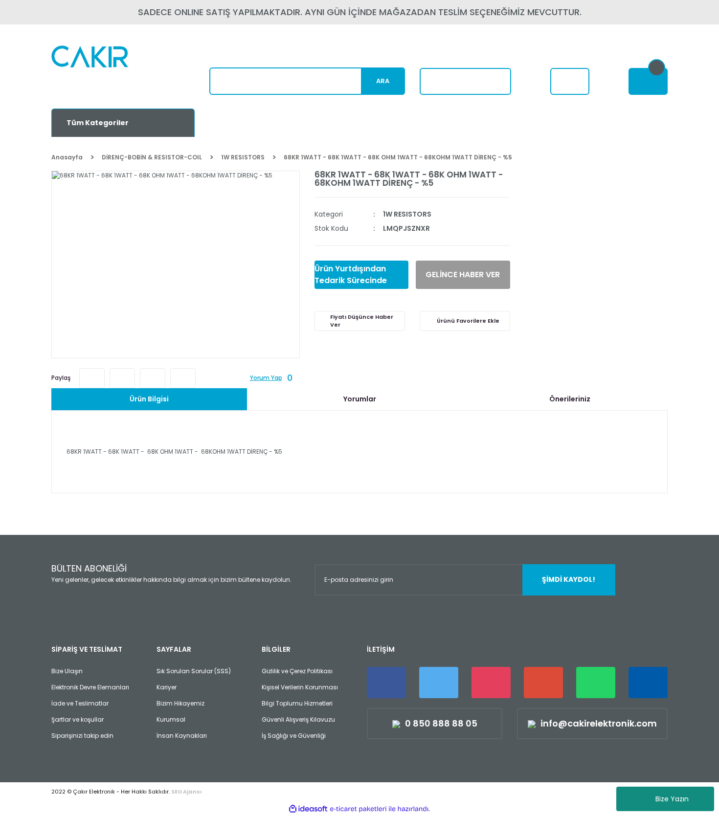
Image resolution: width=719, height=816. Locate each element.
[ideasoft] (308, 809)
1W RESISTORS (407, 214)
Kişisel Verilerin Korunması (300, 687)
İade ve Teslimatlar (80, 703)
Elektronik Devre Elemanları (90, 687)
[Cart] (648, 81)
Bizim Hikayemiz (180, 703)
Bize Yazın (672, 799)
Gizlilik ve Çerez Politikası (297, 671)
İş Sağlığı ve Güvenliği (294, 735)
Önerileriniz (569, 399)
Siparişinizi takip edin (82, 735)
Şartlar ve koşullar (77, 719)
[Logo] (113, 71)
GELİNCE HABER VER (463, 274)
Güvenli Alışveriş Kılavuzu (298, 719)
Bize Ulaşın (67, 671)
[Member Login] (569, 81)
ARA (382, 81)
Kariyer (167, 687)
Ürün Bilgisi (149, 399)
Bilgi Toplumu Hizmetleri (297, 703)
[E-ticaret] (358, 808)
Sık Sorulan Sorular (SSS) (194, 671)
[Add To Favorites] (465, 321)
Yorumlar (359, 399)
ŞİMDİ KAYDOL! (568, 579)
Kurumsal (171, 719)
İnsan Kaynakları (182, 735)
